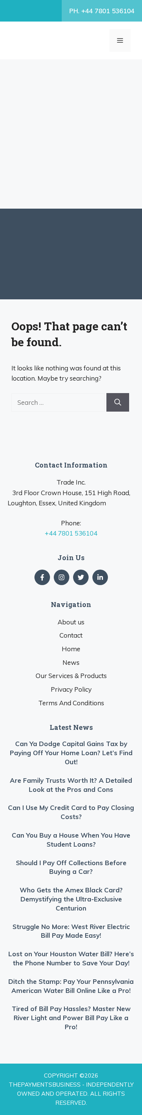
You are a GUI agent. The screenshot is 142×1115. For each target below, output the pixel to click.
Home (71, 649)
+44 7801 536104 (71, 533)
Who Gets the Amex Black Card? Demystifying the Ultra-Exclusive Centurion (71, 899)
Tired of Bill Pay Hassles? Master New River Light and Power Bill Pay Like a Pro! (71, 1018)
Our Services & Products (71, 676)
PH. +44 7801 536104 (101, 11)
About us (71, 622)
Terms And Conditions (71, 703)
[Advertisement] (71, 134)
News (71, 662)
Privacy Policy (71, 689)
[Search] (117, 402)
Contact (71, 635)
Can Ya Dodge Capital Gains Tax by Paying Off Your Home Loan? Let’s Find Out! (71, 753)
